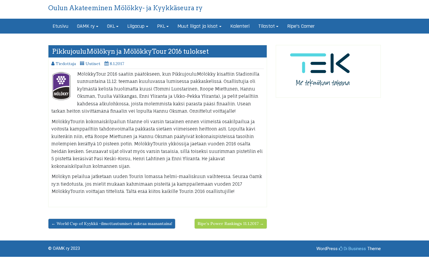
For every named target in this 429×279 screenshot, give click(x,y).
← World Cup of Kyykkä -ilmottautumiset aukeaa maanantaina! (111, 223)
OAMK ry (86, 26)
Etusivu (60, 26)
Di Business (354, 248)
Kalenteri (240, 26)
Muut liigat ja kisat (197, 26)
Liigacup (135, 26)
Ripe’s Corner (301, 26)
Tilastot (266, 26)
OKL (111, 26)
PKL (161, 26)
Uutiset (93, 63)
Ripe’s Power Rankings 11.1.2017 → (231, 223)
